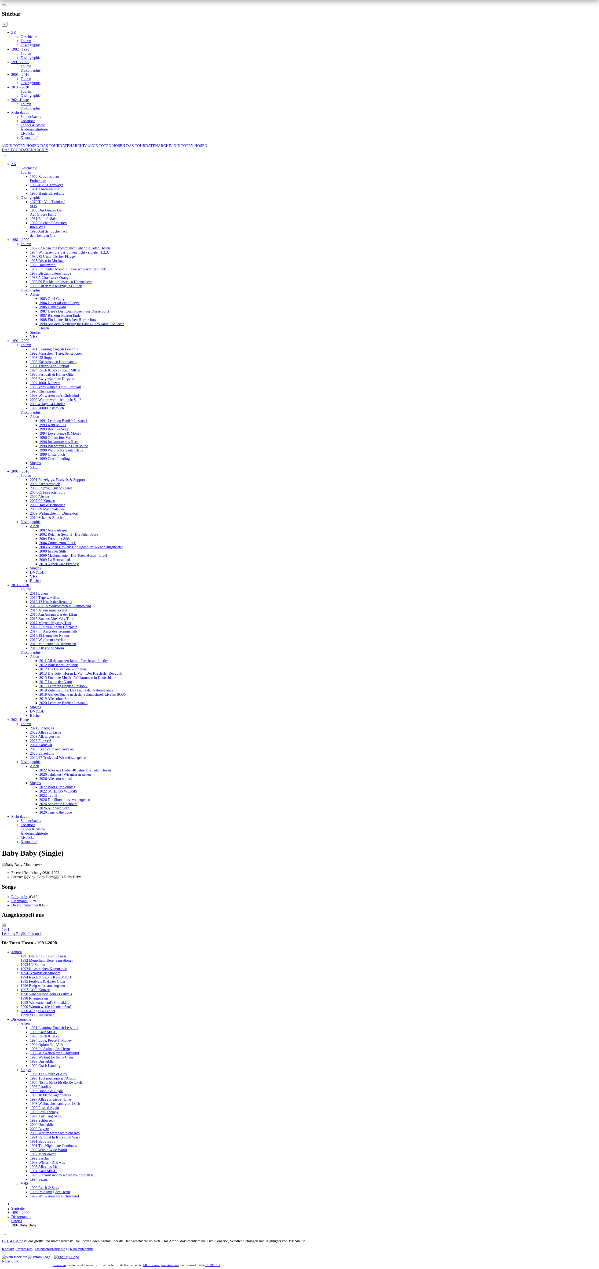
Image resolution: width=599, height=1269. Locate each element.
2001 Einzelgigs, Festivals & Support (57, 480)
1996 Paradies (40, 1087)
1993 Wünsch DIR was (47, 1162)
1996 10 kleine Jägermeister (50, 1095)
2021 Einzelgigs (42, 728)
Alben (34, 294)
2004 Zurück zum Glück (57, 543)
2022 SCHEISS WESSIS (58, 791)
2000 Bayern (39, 1129)
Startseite (18, 1208)
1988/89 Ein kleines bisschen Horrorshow (61, 282)
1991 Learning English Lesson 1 (54, 349)
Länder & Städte (33, 125)
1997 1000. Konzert (45, 383)
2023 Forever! (40, 741)
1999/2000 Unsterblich (47, 408)
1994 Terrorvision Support (49, 366)
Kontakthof (29, 138)
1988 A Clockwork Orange (50, 278)
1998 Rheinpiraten (43, 391)
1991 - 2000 (20, 62)
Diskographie (30, 45)
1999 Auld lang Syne (45, 1116)
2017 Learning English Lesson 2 (63, 686)
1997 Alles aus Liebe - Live (50, 1099)
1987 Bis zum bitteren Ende (59, 315)
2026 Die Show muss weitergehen (64, 800)
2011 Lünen (39, 593)
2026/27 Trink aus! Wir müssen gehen (58, 758)
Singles (35, 332)
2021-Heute (20, 100)
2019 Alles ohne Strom (47, 648)
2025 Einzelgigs (42, 753)
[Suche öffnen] (299, 157)
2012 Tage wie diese (45, 598)
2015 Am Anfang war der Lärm (53, 614)
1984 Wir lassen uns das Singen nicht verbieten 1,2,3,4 (70, 252)
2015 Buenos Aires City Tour (51, 619)
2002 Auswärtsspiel (53, 530)
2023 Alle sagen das (45, 736)
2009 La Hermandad (54, 560)
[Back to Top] (4, 1234)
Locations (28, 121)
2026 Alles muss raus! (55, 779)
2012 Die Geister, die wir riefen (62, 669)
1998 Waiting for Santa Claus (61, 450)
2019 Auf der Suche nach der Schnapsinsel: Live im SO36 (82, 694)
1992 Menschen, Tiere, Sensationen (56, 353)
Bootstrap (59, 1265)
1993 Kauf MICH (52, 425)
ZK (13, 32)
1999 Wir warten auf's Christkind (54, 1196)
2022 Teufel (48, 795)
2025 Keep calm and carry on (52, 749)
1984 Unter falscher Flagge (59, 303)
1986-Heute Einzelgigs (47, 193)
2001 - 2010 (20, 74)
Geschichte (29, 37)
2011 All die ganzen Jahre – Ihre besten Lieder (73, 661)
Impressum (24, 1249)
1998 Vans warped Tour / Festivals (55, 387)
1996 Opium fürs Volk (56, 438)
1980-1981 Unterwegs (46, 185)
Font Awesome (170, 1265)
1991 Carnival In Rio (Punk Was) (55, 1137)
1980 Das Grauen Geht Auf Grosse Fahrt (47, 212)
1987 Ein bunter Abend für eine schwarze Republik (68, 269)
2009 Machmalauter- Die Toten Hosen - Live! (73, 555)
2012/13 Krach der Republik (51, 602)
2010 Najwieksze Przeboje (59, 564)
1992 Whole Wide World (48, 1150)
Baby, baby (20, 897)
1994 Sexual (39, 1179)
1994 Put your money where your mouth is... (63, 1175)
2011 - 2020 (20, 87)
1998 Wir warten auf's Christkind (54, 395)
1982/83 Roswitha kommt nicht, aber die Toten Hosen (70, 248)
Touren (26, 41)
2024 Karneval (41, 745)
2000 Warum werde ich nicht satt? (55, 1133)
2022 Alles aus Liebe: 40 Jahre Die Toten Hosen (75, 770)
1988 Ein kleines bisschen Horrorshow (68, 320)
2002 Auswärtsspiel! (45, 484)
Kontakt (8, 1249)
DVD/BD (37, 572)
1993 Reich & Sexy (54, 429)
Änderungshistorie (34, 129)
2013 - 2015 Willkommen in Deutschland (60, 606)
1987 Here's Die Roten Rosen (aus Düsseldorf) (74, 311)
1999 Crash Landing (54, 459)
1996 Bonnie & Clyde (46, 1091)
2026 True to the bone (55, 812)
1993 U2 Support (43, 358)
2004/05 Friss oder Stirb (48, 492)
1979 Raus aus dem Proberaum (44, 179)
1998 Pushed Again (44, 1108)
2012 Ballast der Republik (58, 665)
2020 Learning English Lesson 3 (63, 703)
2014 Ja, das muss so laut (48, 610)
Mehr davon (20, 112)
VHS (34, 336)
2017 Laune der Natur (55, 682)
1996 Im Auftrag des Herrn (59, 442)
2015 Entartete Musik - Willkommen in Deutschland (77, 678)
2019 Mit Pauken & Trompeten (53, 644)
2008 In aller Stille (52, 551)
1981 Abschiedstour (44, 189)
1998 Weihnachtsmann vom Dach (55, 1103)
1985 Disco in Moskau (47, 261)
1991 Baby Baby (42, 1141)
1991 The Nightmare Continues (53, 1146)
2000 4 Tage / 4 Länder (47, 404)
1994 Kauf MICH (43, 1171)
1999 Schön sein (42, 1120)
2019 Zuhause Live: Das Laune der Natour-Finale (76, 690)
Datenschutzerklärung (51, 1249)
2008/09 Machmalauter (47, 509)
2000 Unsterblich (42, 1125)
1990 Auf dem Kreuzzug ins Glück (56, 286)
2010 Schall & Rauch (46, 518)
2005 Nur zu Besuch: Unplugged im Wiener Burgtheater (81, 547)
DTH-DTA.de (12, 1241)
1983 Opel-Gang (51, 299)
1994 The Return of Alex (48, 1074)
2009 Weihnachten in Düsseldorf (54, 513)
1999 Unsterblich (52, 454)
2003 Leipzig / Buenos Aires (51, 488)
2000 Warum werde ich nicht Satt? (55, 400)
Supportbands (31, 117)
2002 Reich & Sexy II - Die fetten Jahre (68, 534)
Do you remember (25, 905)
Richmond (19, 901)
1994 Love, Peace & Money (60, 433)
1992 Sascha (39, 1158)
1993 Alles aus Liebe (45, 1167)
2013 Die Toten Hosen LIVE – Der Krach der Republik (80, 673)
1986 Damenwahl (43, 265)
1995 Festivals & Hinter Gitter (52, 374)
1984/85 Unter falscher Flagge (52, 256)
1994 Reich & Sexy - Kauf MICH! (56, 370)
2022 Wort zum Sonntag (57, 787)
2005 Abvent (39, 496)
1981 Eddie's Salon (44, 219)
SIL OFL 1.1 (212, 1265)
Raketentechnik (81, 1249)
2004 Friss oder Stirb (54, 539)
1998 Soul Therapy (44, 1112)
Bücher (35, 581)
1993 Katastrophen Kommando (53, 362)
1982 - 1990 (20, 49)
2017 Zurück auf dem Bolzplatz (53, 627)
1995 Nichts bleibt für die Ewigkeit (56, 1082)
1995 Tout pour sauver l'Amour (53, 1078)
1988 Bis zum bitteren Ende (50, 273)
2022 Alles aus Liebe (45, 732)
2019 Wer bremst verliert (48, 640)
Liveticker (28, 133)
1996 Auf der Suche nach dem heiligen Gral (49, 233)
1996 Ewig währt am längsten (52, 379)
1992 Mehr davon (43, 1154)
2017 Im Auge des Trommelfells (53, 631)
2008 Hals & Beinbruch (47, 505)
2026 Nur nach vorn (54, 808)
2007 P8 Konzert (42, 501)
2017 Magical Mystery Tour (50, 623)
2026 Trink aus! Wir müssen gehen (65, 774)
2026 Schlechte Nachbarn (58, 804)
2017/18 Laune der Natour (49, 635)
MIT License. (151, 1265)
